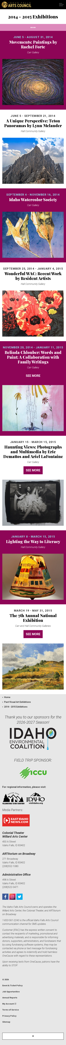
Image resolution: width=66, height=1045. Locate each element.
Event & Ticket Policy (12, 985)
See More (33, 376)
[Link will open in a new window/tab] (5, 897)
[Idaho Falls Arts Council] (16, 5)
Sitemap (6, 1022)
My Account (8, 1004)
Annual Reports (9, 997)
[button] (33, 1036)
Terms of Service (10, 1010)
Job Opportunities (11, 991)
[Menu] (61, 4)
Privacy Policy (9, 1016)
